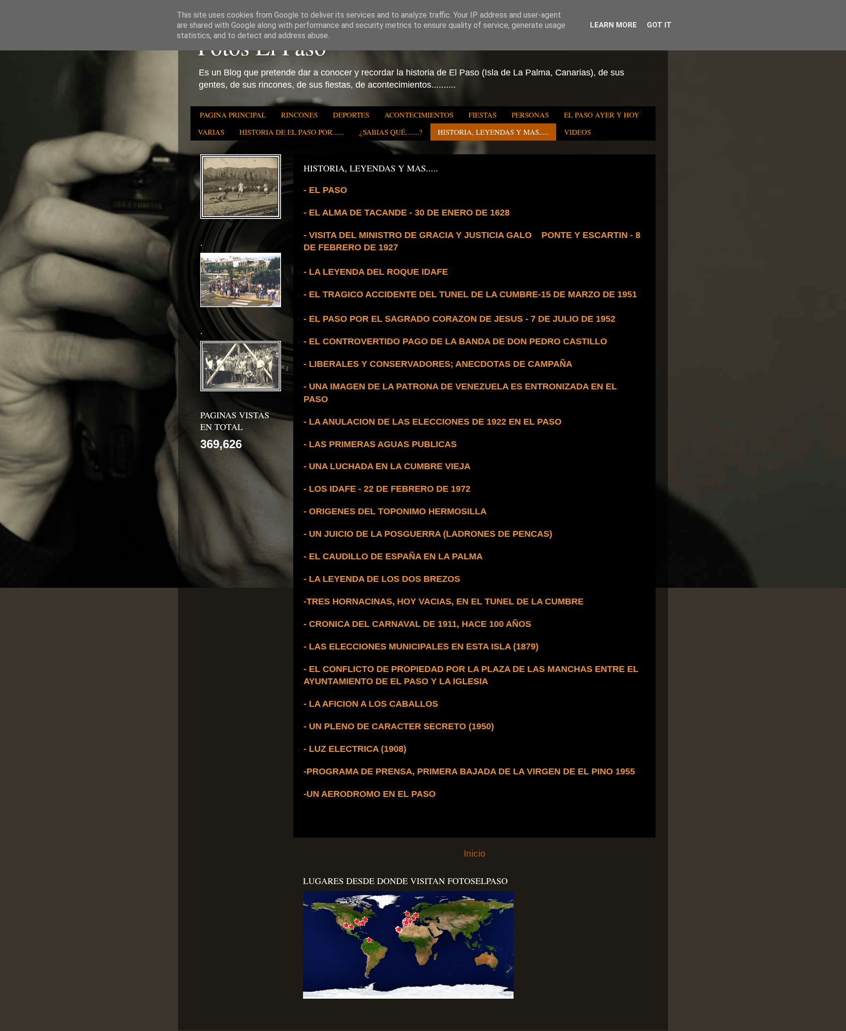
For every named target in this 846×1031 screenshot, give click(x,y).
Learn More (613, 25)
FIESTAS (482, 115)
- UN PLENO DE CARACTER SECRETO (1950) (399, 726)
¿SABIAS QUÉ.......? (391, 132)
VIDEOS (577, 132)
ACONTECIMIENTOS (418, 115)
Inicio (475, 853)
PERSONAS (530, 115)
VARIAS (211, 132)
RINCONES (299, 115)
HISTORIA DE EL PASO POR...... (291, 132)
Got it (659, 25)
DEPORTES (351, 115)
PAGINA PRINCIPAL (233, 115)
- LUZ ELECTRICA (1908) (355, 749)
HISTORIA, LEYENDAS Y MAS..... (493, 132)
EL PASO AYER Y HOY (601, 115)
